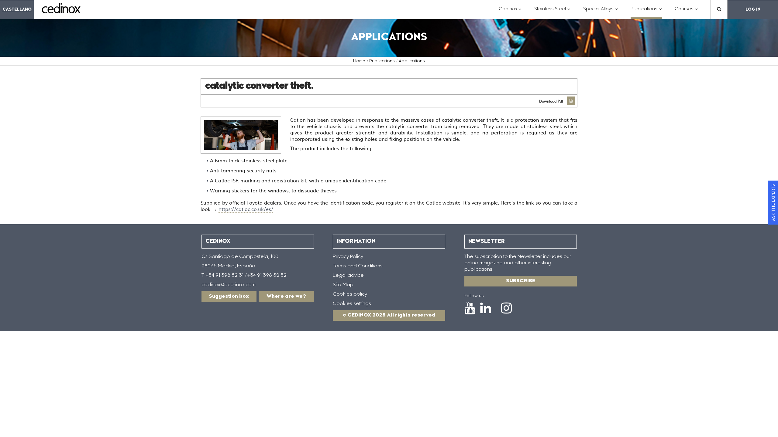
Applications (412, 61)
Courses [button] (686, 12)
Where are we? (286, 296)
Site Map (343, 285)
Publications (382, 61)
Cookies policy (350, 294)
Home (359, 61)
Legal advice (348, 275)
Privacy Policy (348, 256)
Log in (752, 10)
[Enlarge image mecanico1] (241, 135)
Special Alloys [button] (600, 12)
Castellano (17, 10)
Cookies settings (352, 303)
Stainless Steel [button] (552, 12)
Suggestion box (229, 296)
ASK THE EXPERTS (773, 202)
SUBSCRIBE (520, 281)
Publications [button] (646, 12)
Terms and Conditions (358, 266)
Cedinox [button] (510, 12)
